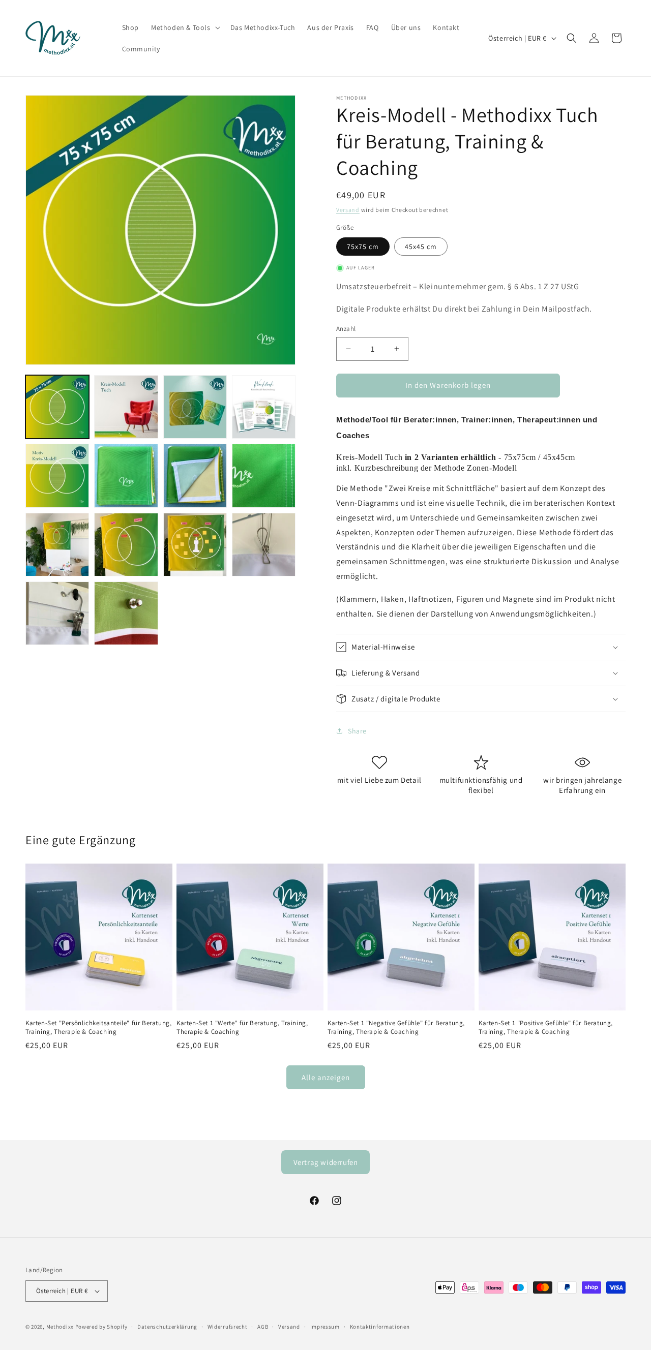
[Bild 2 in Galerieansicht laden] (126, 407)
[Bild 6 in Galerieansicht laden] (126, 475)
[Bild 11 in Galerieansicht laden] (195, 544)
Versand (348, 209)
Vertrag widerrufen (325, 1162)
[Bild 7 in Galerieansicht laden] (195, 475)
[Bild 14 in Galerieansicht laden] (126, 613)
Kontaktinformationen (380, 1326)
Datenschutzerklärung (167, 1326)
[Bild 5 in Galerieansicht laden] (57, 475)
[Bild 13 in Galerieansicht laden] (57, 613)
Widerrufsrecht (228, 1326)
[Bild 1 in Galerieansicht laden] (57, 407)
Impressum (325, 1326)
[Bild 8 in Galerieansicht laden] (263, 475)
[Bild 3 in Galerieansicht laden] (195, 407)
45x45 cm (421, 246)
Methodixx (60, 1326)
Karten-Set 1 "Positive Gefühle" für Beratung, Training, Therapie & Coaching (546, 1027)
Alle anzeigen (326, 1077)
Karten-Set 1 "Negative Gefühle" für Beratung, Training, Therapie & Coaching (396, 1027)
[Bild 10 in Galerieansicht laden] (126, 544)
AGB (262, 1326)
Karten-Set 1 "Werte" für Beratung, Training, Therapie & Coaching (242, 1027)
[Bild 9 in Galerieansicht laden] (57, 544)
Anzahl (346, 328)
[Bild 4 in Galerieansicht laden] (263, 407)
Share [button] (357, 730)
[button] (184, 27)
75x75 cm (363, 246)
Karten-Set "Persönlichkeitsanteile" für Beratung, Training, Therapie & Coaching (98, 1027)
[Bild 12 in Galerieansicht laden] (263, 544)
